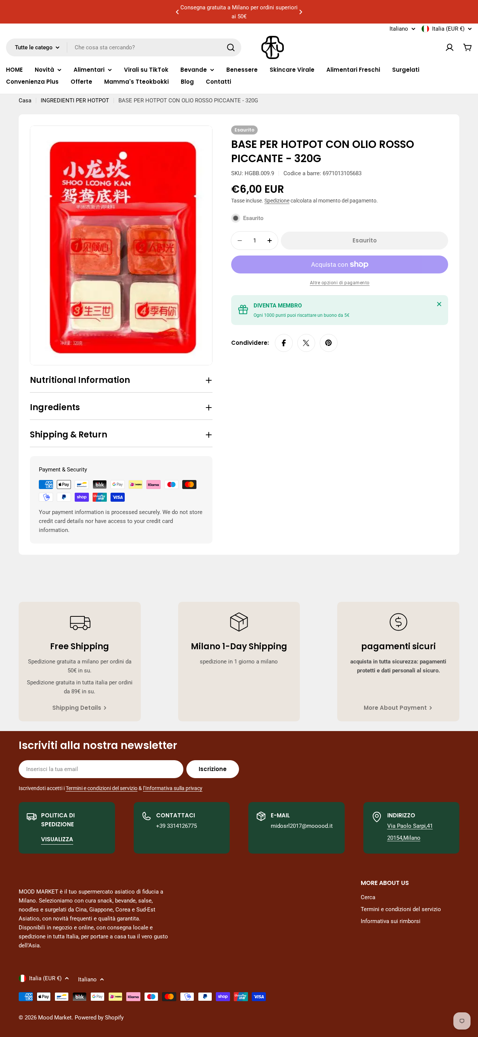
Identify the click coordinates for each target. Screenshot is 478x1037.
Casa (25, 100)
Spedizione (276, 201)
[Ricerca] (230, 47)
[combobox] (123, 47)
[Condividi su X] (306, 343)
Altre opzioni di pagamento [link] (340, 282)
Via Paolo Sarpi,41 (410, 826)
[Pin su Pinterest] (329, 343)
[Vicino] (439, 304)
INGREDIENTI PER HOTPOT (75, 100)
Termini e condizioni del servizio (101, 788)
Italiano (398, 29)
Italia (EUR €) (448, 28)
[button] (177, 11)
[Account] (449, 47)
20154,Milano (403, 838)
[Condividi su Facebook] (284, 343)
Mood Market (55, 1017)
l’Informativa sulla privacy (172, 788)
